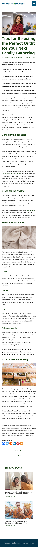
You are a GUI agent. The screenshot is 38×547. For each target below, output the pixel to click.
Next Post (19, 456)
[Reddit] (10, 443)
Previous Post (19, 451)
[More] (21, 443)
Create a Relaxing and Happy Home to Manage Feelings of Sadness (18, 493)
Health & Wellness (7, 57)
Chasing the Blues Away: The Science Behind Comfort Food (16, 522)
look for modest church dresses (11, 173)
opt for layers (31, 210)
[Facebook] (3, 443)
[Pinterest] (18, 443)
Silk (3, 313)
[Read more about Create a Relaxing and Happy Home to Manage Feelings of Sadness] (19, 480)
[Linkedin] (14, 443)
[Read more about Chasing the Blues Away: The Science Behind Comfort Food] (19, 510)
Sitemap (31, 543)
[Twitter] (7, 443)
